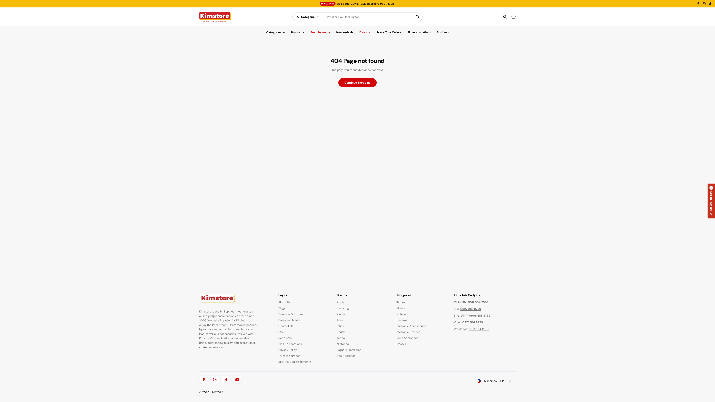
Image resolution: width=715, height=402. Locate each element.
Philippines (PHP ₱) (495, 381)
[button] (711, 201)
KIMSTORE (216, 392)
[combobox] (357, 16)
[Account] (504, 17)
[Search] (417, 17)
